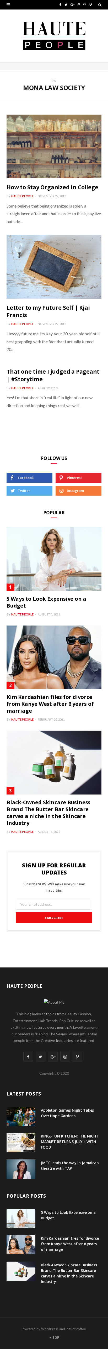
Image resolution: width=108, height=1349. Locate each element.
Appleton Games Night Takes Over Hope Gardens (67, 1113)
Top (55, 1337)
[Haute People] (54, 36)
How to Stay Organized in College (52, 187)
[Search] (99, 4)
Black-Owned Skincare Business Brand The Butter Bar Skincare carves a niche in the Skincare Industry (48, 812)
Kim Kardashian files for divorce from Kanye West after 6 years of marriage (50, 703)
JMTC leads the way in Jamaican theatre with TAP (70, 1165)
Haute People (22, 196)
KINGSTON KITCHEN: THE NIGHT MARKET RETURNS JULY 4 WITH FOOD (70, 1142)
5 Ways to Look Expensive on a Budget (46, 602)
